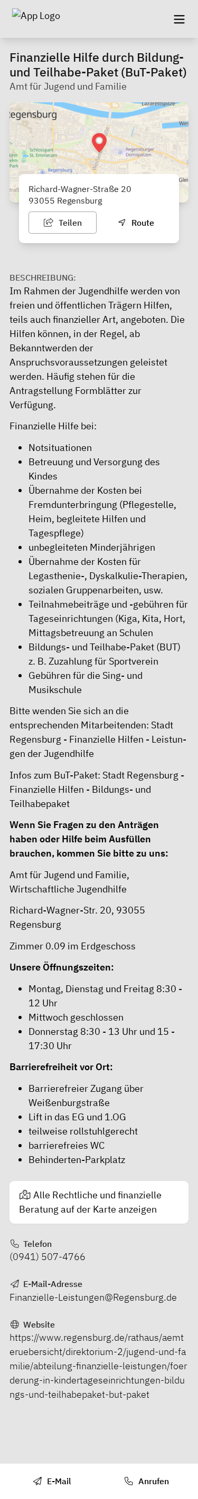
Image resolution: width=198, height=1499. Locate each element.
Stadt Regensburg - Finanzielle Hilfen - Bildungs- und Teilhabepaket (97, 789)
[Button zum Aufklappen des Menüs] (179, 19)
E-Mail (58, 1481)
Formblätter (100, 391)
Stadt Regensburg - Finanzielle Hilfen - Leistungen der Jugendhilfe (98, 739)
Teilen (69, 222)
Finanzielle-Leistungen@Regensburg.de (93, 1297)
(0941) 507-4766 (48, 1257)
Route (141, 222)
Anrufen (152, 1481)
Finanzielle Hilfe (44, 426)
